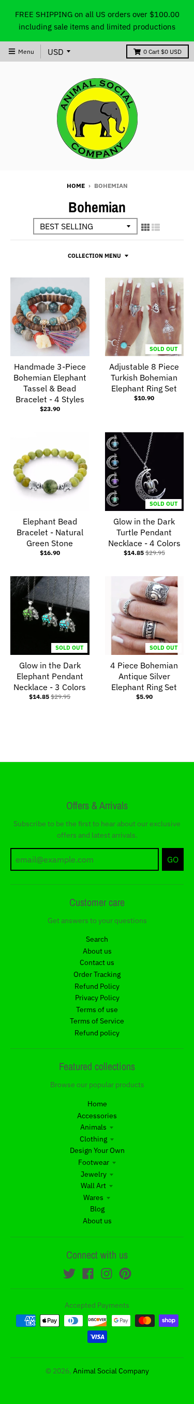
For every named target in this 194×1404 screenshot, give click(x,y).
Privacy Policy (97, 997)
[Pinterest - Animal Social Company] (125, 1273)
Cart (162, 51)
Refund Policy (97, 986)
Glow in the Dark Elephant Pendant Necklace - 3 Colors (49, 676)
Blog (97, 1208)
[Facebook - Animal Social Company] (88, 1273)
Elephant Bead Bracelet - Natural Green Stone (50, 532)
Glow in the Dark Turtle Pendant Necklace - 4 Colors (144, 532)
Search (97, 939)
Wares (93, 1197)
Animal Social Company (111, 1371)
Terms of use (97, 1009)
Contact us (97, 962)
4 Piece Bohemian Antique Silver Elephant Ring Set (144, 676)
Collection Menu (94, 255)
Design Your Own (97, 1150)
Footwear (93, 1162)
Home (76, 185)
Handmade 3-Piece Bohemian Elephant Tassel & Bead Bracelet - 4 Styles (49, 382)
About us (97, 951)
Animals (93, 1127)
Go (172, 859)
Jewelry (94, 1174)
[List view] (156, 227)
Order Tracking (97, 974)
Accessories (97, 1115)
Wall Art (93, 1185)
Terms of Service (97, 1021)
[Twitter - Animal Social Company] (69, 1273)
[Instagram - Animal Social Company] (106, 1273)
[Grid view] (145, 227)
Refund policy (97, 1032)
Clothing (93, 1139)
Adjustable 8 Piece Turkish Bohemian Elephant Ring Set (144, 377)
